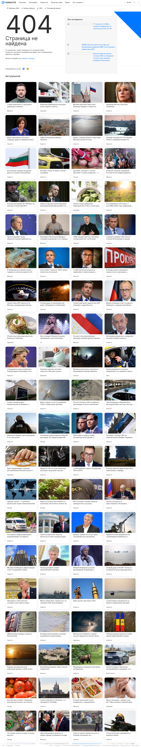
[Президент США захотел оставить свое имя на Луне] (20, 593)
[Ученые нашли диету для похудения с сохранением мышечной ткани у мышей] (87, 693)
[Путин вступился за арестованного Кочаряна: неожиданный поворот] (120, 494)
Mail (3, 745)
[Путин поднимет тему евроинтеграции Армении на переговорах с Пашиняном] (20, 229)
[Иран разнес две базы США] (87, 593)
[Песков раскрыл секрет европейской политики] (54, 560)
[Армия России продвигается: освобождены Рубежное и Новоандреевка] (120, 527)
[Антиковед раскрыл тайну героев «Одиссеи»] (54, 659)
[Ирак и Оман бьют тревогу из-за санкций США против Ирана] (54, 593)
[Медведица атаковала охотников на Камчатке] (87, 659)
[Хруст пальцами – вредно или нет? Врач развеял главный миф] (120, 693)
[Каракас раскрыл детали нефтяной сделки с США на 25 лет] (20, 659)
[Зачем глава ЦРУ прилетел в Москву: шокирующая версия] (20, 296)
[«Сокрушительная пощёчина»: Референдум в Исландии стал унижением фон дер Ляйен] (20, 362)
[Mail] (3, 2)
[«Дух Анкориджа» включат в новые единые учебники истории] (54, 726)
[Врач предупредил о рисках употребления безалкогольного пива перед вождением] (20, 461)
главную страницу (28, 58)
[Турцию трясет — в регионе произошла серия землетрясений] (20, 494)
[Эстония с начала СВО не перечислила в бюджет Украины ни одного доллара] (120, 428)
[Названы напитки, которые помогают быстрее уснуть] (54, 362)
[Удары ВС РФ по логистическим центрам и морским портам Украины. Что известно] (54, 461)
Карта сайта (135, 745)
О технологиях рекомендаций (71, 745)
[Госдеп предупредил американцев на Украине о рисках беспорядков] (20, 395)
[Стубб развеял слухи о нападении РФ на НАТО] (87, 461)
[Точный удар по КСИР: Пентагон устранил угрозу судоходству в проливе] (120, 560)
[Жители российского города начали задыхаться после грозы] (87, 626)
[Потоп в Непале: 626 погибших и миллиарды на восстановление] (87, 395)
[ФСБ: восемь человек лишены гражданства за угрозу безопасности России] (87, 494)
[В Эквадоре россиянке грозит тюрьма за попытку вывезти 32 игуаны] (20, 262)
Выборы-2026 (14, 8)
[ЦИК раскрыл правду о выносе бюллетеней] (20, 626)
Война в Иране (29, 8)
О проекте (57, 745)
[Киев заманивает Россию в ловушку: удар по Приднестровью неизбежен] (20, 130)
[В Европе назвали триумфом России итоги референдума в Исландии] (120, 163)
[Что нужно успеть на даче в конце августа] (20, 726)
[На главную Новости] (10, 2)
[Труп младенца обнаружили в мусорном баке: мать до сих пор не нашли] (120, 395)
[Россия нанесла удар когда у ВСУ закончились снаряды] (120, 461)
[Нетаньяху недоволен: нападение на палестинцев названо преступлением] (120, 329)
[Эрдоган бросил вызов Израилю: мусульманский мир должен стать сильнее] (54, 196)
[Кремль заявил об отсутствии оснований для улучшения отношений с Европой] (87, 527)
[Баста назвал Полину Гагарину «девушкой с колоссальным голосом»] (54, 329)
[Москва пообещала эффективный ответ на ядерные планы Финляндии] (20, 560)
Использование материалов (110, 745)
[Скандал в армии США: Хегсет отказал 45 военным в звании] (120, 229)
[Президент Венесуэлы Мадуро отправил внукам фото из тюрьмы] (54, 229)
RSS (51, 745)
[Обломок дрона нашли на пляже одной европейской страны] (120, 626)
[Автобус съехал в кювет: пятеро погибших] (54, 163)
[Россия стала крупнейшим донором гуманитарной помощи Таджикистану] (87, 329)
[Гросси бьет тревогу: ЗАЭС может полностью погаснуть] (54, 262)
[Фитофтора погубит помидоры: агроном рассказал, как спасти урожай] (20, 693)
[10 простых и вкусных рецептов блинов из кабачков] (20, 329)
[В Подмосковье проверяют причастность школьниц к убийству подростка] (120, 262)
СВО (40, 8)
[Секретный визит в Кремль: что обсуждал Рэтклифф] (54, 693)
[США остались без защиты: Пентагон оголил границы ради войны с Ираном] (54, 527)
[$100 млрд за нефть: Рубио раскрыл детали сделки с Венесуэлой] (87, 428)
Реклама (17, 745)
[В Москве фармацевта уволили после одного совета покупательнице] (54, 97)
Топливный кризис (54, 8)
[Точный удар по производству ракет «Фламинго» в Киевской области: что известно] (54, 296)
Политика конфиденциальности (91, 745)
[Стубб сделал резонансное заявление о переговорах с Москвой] (87, 262)
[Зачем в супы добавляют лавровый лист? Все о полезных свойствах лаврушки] (87, 196)
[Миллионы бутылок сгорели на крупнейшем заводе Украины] (87, 362)
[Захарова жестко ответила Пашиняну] (120, 97)
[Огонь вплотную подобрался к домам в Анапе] (120, 726)
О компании (9, 745)
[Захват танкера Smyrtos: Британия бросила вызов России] (87, 130)
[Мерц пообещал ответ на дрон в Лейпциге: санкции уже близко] (120, 296)
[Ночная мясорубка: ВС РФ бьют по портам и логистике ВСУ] (20, 196)
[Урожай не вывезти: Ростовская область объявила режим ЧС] (120, 130)
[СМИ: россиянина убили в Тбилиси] (54, 130)
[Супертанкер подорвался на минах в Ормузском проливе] (120, 593)
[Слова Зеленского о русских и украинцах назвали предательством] (20, 97)
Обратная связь (125, 745)
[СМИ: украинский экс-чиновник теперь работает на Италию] (87, 229)
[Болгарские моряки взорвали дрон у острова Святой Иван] (20, 163)
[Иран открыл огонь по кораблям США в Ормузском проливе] (54, 395)
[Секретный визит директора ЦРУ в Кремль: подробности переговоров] (87, 296)
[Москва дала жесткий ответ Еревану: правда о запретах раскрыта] (87, 97)
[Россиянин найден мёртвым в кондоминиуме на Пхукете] (20, 527)
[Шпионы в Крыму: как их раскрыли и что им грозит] (20, 428)
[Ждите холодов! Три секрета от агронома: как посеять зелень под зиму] (54, 494)
